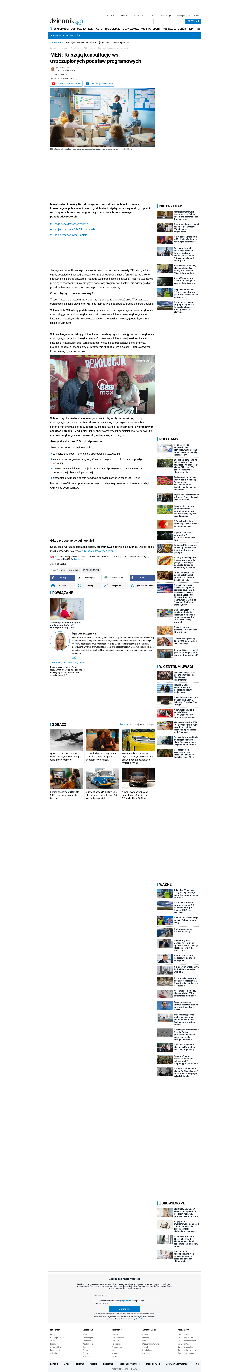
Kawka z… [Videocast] (99, 42)
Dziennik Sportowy (120, 42)
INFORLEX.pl (138, 16)
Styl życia (146, 1353)
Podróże (86, 1353)
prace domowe (91, 570)
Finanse (145, 1338)
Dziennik (53, 48)
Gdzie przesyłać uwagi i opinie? (70, 234)
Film (113, 1350)
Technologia (88, 1338)
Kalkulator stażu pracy (187, 1341)
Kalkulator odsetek (185, 1347)
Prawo (145, 1334)
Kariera (93, 1364)
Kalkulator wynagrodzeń (188, 1353)
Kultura (114, 1356)
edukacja (63, 48)
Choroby (145, 1347)
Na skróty (55, 1330)
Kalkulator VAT (184, 1344)
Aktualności (72, 35)
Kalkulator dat (183, 1334)
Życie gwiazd (117, 1347)
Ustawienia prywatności (177, 1364)
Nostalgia (70, 42)
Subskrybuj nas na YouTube (69, 83)
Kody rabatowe (118, 1338)
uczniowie (74, 570)
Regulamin (108, 1364)
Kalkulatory (183, 1330)
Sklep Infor (54, 1353)
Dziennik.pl (88, 1330)
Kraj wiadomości (144, 724)
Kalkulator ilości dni (185, 1338)
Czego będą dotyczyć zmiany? (70, 224)
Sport (85, 1347)
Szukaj (195, 21)
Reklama (79, 1364)
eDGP (52, 1341)
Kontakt (54, 1364)
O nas (66, 1364)
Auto (85, 1334)
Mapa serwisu (153, 1364)
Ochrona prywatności (129, 1364)
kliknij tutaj (139, 1319)
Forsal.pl (53, 1344)
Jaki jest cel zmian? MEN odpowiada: (74, 229)
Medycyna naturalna (150, 1344)
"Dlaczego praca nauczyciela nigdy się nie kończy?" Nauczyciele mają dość (65, 625)
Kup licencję (79, 559)
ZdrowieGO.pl (165, 16)
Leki (144, 1341)
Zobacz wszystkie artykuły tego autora (67, 662)
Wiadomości (88, 1344)
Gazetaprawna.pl (57, 1338)
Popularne (125, 724)
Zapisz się (124, 1309)
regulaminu (126, 1301)
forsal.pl (123, 16)
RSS (197, 1364)
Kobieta (115, 1334)
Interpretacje (55, 1350)
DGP (151, 16)
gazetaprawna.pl (183, 16)
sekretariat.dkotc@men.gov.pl (97, 551)
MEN (63, 570)
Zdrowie (86, 1350)
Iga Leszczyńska (66, 69)
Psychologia (147, 1350)
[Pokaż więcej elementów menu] (198, 28)
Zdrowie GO (82, 42)
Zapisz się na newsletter (101, 83)
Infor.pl (53, 1334)
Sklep (196, 16)
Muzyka (115, 1353)
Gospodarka (88, 1341)
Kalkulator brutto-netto (187, 1350)
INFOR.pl (110, 16)
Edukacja (56, 35)
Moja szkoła (116, 1344)
